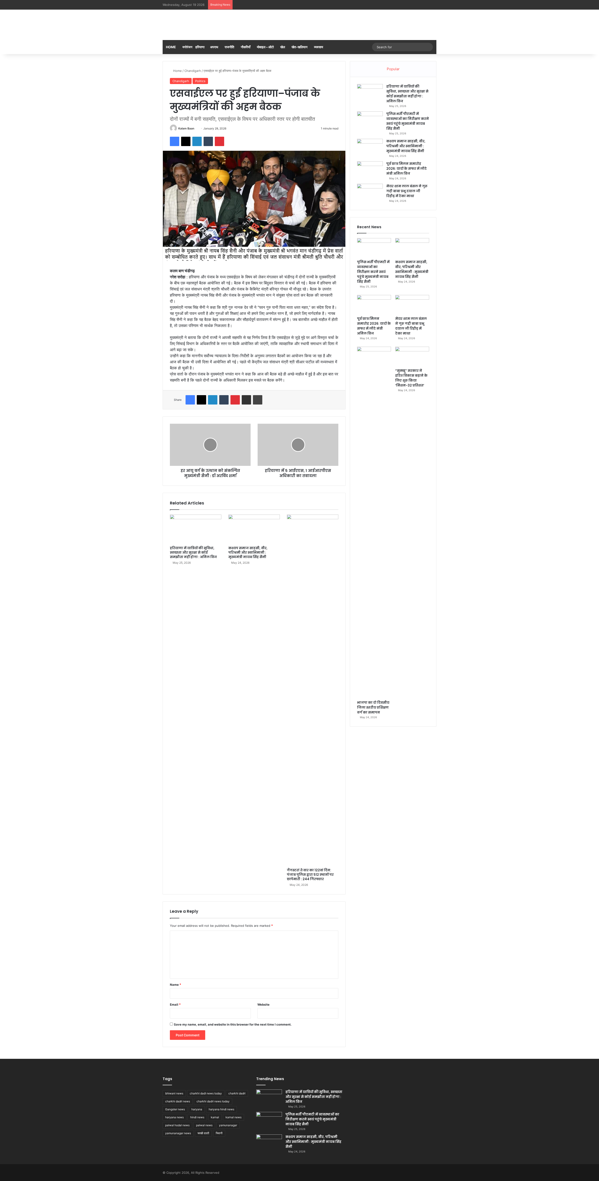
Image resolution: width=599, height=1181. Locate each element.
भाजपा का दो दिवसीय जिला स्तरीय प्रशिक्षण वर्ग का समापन (373, 707)
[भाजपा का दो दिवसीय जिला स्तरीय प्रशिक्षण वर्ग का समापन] (374, 522)
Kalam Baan (186, 128)
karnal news (233, 1117)
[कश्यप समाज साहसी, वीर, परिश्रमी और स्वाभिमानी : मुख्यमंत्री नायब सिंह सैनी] (254, 529)
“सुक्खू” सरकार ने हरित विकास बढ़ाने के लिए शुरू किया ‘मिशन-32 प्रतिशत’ (411, 378)
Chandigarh (192, 71)
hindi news (197, 1117)
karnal (215, 1117)
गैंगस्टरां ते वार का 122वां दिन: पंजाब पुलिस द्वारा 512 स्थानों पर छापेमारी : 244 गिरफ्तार (310, 874)
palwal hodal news (177, 1125)
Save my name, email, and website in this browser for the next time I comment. (233, 1024)
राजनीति (229, 47)
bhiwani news (174, 1093)
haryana (196, 1109)
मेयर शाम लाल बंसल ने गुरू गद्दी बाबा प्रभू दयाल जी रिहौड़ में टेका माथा (406, 191)
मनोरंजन (187, 47)
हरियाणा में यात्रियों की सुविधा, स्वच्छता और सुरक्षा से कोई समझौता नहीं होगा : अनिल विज (193, 552)
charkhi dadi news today (206, 1093)
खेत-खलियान (299, 47)
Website (263, 1004)
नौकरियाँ (245, 47)
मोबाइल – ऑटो (265, 47)
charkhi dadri (236, 1093)
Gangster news (175, 1109)
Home (171, 47)
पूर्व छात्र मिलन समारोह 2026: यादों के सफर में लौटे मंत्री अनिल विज (406, 168)
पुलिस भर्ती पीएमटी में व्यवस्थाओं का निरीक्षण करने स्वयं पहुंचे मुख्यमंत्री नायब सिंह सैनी (407, 121)
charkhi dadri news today (213, 1101)
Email (175, 1004)
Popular (393, 69)
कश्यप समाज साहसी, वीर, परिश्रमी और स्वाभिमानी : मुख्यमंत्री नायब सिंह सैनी (247, 552)
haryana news (174, 1117)
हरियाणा (200, 47)
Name (175, 984)
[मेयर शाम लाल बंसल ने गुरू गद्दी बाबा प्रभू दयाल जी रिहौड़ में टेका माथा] (370, 192)
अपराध (214, 47)
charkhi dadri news (177, 1101)
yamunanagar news (178, 1133)
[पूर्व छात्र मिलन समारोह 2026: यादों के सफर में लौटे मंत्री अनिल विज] (370, 170)
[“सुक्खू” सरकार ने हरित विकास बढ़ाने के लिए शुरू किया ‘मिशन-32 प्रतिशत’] (412, 356)
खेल (282, 47)
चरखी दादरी (203, 1133)
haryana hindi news (221, 1109)
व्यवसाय (318, 47)
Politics (200, 81)
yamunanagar (228, 1125)
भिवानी (219, 1133)
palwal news (204, 1125)
